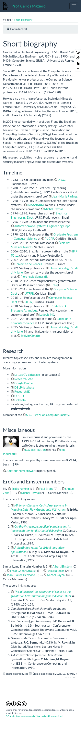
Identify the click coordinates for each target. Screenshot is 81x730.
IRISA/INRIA (35, 205)
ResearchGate (23, 379)
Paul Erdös (46, 488)
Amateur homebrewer (20, 470)
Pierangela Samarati (34, 276)
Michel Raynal (53, 209)
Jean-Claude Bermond (20, 575)
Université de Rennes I (29, 264)
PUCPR (49, 238)
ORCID (19, 396)
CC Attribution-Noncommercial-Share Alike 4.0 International (34, 716)
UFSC (61, 179)
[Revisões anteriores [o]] (78, 52)
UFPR (28, 302)
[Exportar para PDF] (78, 63)
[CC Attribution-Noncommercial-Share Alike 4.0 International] (16, 703)
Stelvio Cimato (30, 335)
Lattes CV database (27, 374)
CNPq (54, 285)
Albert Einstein (62, 566)
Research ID (22, 391)
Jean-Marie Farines (64, 196)
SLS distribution (35, 449)
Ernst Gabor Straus (22, 570)
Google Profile (23, 383)
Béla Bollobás (55, 570)
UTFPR (29, 293)
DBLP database (24, 387)
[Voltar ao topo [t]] (78, 68)
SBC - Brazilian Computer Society (47, 414)
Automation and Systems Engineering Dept (42, 226)
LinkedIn (20, 400)
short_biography (23, 19)
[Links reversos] (78, 57)
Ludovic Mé (46, 314)
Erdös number (20, 488)
